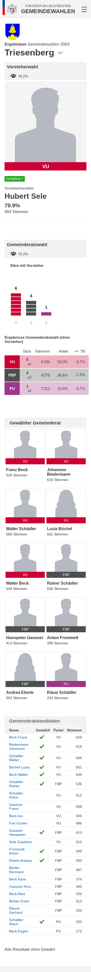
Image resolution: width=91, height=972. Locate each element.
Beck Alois (17, 894)
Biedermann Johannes (19, 746)
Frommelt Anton (17, 851)
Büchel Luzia (19, 767)
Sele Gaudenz (20, 842)
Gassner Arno (20, 886)
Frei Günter (18, 823)
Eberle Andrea (20, 861)
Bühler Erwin (19, 901)
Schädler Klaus (16, 922)
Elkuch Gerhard (15, 910)
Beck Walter (18, 775)
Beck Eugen (18, 931)
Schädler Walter (16, 758)
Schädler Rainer (16, 784)
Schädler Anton (16, 795)
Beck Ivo (16, 816)
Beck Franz (18, 737)
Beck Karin (17, 879)
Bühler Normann (16, 870)
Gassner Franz (16, 807)
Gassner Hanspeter (17, 832)
